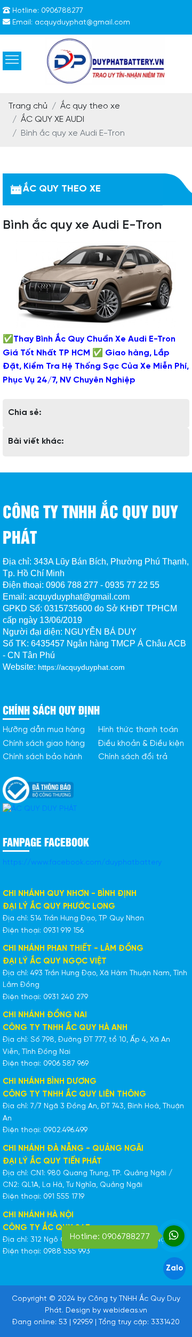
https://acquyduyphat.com (81, 667)
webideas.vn (125, 1311)
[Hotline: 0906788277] (174, 1236)
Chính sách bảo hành (42, 757)
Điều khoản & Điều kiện (141, 744)
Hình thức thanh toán (138, 730)
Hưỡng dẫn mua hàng (44, 730)
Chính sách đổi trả (132, 757)
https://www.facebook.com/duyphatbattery (82, 863)
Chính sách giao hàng (44, 744)
